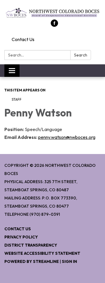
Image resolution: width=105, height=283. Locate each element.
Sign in (69, 261)
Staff (17, 99)
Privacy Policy (21, 237)
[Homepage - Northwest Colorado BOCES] (52, 13)
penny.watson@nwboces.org (66, 137)
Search (80, 55)
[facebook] (54, 25)
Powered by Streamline (31, 261)
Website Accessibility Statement (42, 253)
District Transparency (30, 245)
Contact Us (23, 39)
